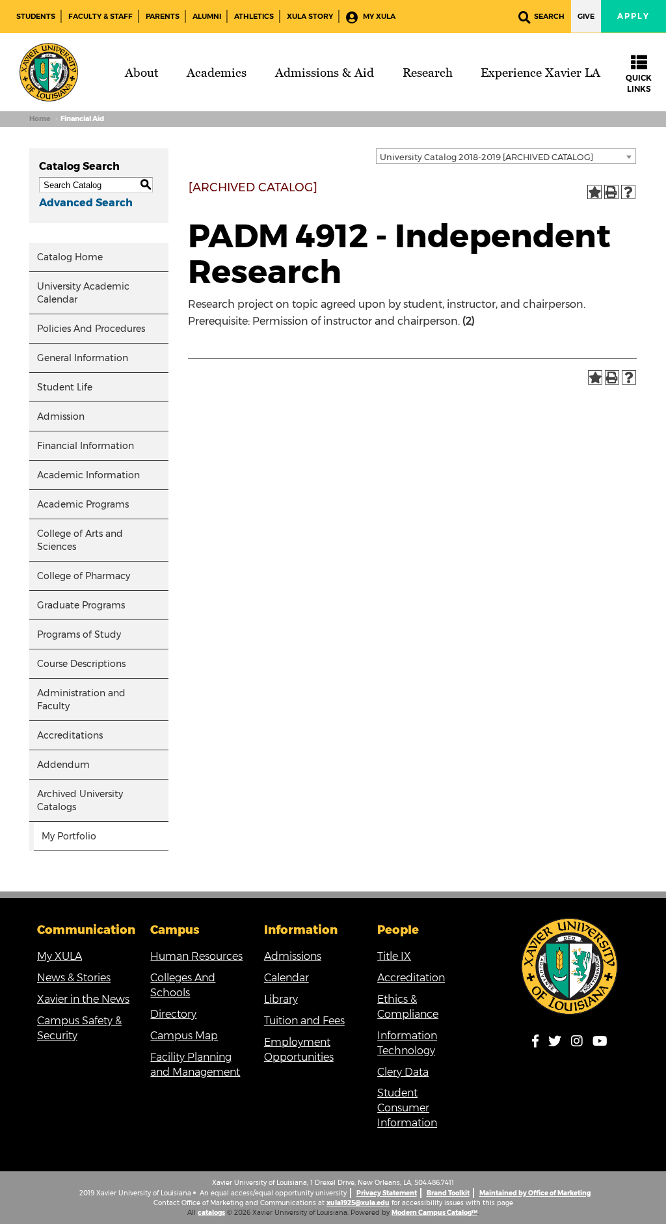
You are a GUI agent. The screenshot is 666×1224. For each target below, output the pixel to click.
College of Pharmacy (83, 576)
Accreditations (70, 735)
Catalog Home (70, 257)
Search (549, 16)
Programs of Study (79, 634)
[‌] (539, 1043)
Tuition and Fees (304, 1020)
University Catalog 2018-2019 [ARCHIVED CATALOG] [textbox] (486, 157)
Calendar (286, 978)
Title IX (394, 956)
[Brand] (49, 72)
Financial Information (85, 446)
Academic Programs (83, 504)
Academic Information (88, 475)
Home (39, 119)
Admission (61, 416)
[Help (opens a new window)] (628, 192)
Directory (173, 1014)
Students (35, 16)
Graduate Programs (81, 605)
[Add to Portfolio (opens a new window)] (594, 192)
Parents (163, 16)
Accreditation (411, 978)
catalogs (211, 1212)
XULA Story (310, 16)
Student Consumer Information (407, 1108)
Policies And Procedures (91, 328)
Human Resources (196, 956)
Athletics (254, 16)
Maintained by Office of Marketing (535, 1193)
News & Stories (74, 978)
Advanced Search (86, 203)
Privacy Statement (386, 1193)
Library (281, 999)
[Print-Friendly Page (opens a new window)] (611, 192)
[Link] (570, 966)
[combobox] (506, 156)
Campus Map (184, 1035)
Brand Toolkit (448, 1193)
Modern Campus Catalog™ (434, 1212)
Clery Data (403, 1072)
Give (586, 16)
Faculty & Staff (100, 16)
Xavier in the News (83, 999)
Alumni (207, 16)
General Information (82, 358)
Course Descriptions (81, 664)
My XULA (378, 16)
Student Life (64, 387)
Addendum (63, 764)
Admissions (292, 956)
